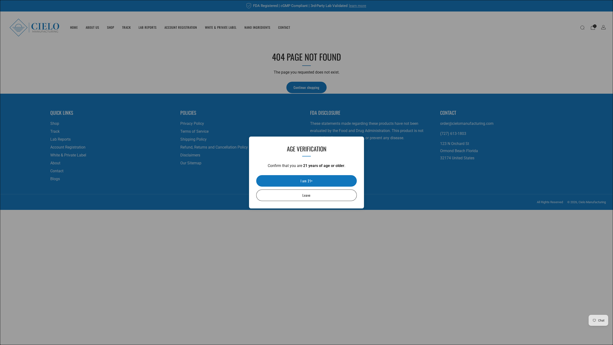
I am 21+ (307, 180)
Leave (306, 195)
